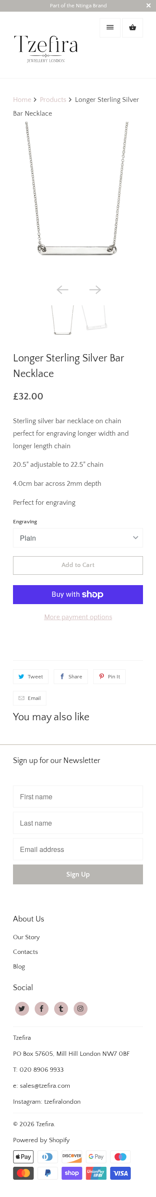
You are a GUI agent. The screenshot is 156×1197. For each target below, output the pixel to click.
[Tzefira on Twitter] (22, 1009)
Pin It (114, 677)
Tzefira (45, 1124)
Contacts (25, 952)
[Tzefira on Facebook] (42, 1009)
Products (53, 100)
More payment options (78, 617)
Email (34, 698)
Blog (19, 966)
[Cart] (132, 28)
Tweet (35, 677)
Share (75, 677)
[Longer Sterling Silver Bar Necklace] (78, 200)
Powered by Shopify (41, 1140)
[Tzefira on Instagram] (81, 1009)
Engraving (25, 522)
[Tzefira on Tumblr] (61, 1009)
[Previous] (61, 288)
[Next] (94, 288)
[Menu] (110, 28)
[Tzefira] (47, 44)
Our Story (26, 937)
